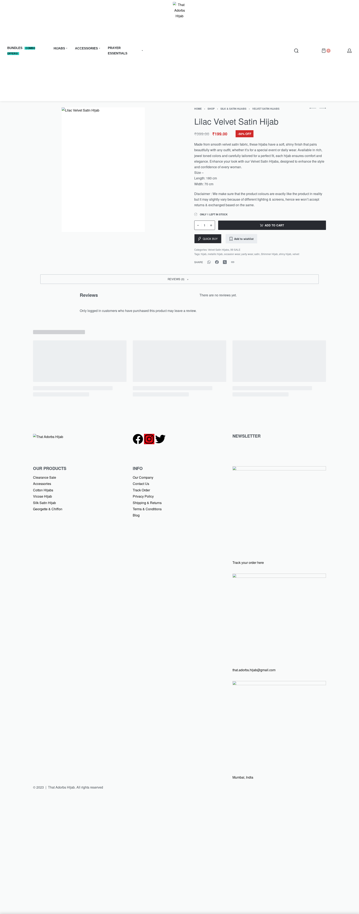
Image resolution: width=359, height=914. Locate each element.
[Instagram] (149, 439)
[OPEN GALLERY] (103, 169)
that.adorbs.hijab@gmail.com (253, 669)
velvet (296, 254)
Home (198, 108)
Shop (211, 108)
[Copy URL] (233, 262)
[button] (179, 279)
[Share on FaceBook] (217, 262)
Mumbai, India (242, 777)
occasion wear (232, 254)
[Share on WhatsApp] (209, 262)
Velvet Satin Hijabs (265, 108)
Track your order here (248, 562)
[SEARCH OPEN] (296, 50)
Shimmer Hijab (269, 254)
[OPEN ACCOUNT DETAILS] (349, 50)
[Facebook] (138, 439)
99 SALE (235, 249)
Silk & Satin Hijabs (233, 108)
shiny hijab (285, 254)
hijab (204, 254)
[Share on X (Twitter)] (225, 262)
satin (257, 254)
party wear (247, 254)
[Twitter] (160, 439)
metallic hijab (215, 254)
